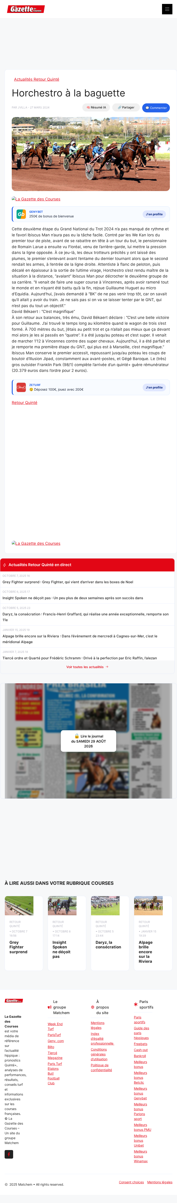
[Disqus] (91, 481)
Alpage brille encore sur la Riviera (146, 952)
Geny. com (56, 1041)
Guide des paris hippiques (141, 1033)
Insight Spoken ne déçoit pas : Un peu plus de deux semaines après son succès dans (73, 598)
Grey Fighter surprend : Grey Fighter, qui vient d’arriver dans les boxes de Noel (68, 582)
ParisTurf (54, 1035)
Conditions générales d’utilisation (99, 1054)
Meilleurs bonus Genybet (140, 1093)
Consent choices (131, 1182)
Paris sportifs (139, 1019)
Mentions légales (97, 1025)
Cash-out (141, 1050)
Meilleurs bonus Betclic (140, 1077)
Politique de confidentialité (100, 1067)
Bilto (51, 1047)
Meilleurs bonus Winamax (141, 1156)
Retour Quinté (24, 402)
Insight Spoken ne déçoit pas (62, 949)
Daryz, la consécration (108, 944)
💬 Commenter (156, 108)
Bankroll (140, 1056)
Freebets (140, 1044)
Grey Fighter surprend (18, 947)
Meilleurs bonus (140, 1064)
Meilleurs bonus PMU (142, 1127)
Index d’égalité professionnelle (100, 1038)
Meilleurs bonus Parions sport (140, 1111)
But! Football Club (53, 1078)
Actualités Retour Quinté (36, 79)
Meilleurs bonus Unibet (140, 1140)
